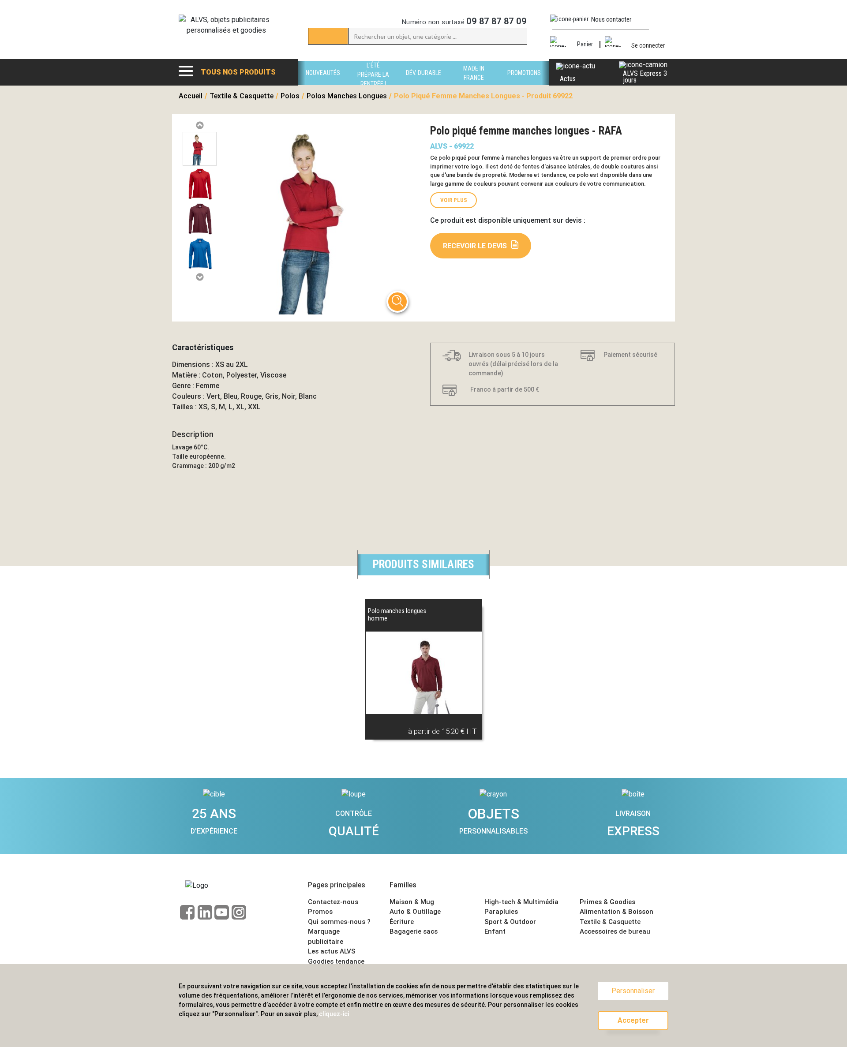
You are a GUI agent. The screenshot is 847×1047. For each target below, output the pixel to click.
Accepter (633, 1020)
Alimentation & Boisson (616, 912)
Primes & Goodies (607, 902)
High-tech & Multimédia (521, 902)
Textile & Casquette (610, 922)
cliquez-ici (334, 1013)
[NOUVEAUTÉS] (323, 83)
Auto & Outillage (415, 912)
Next (199, 277)
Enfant (495, 931)
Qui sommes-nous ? (339, 922)
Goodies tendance (336, 961)
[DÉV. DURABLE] (423, 83)
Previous (199, 125)
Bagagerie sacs (414, 931)
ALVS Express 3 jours (645, 76)
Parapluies (501, 912)
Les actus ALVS (332, 951)
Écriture (402, 922)
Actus (568, 78)
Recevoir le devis (475, 246)
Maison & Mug (412, 902)
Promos (320, 912)
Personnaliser (633, 991)
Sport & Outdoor (510, 922)
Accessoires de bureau (615, 931)
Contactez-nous (333, 902)
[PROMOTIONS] (524, 83)
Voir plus (453, 200)
